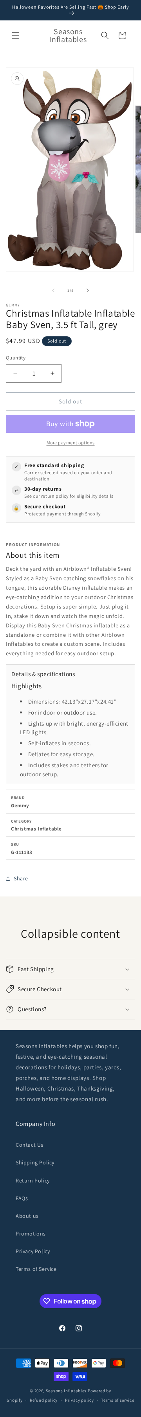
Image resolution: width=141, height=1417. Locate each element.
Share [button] (21, 878)
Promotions (31, 1233)
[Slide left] (53, 290)
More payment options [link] (71, 442)
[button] (15, 35)
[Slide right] (87, 290)
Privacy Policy (33, 1251)
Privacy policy (79, 1400)
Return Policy (33, 1180)
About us (27, 1215)
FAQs (22, 1198)
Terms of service (117, 1400)
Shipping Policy (35, 1162)
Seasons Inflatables (66, 1390)
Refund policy (44, 1400)
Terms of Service (36, 1268)
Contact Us (29, 1144)
